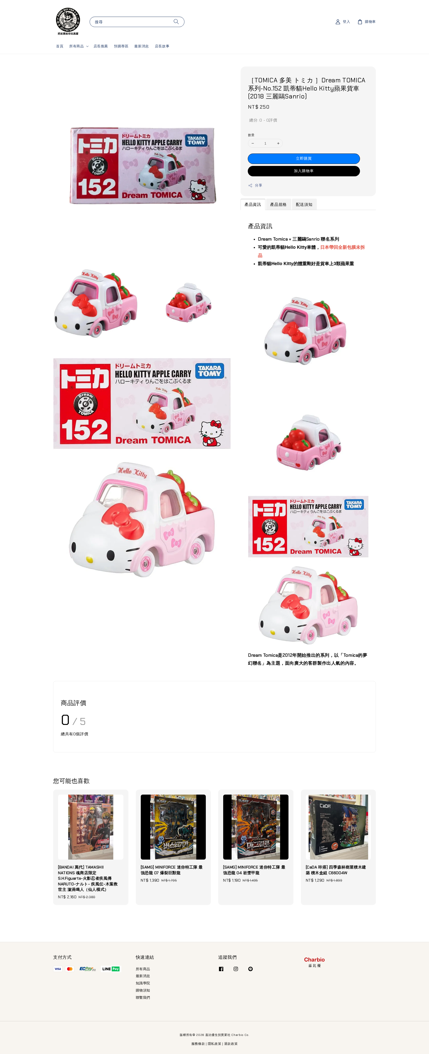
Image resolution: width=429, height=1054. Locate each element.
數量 (251, 135)
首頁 (59, 46)
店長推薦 (101, 46)
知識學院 (143, 983)
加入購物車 (304, 170)
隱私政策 (214, 1044)
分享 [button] (258, 185)
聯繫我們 (143, 997)
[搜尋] (176, 22)
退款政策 (231, 1044)
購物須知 (143, 990)
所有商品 (76, 46)
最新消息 (141, 46)
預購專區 (121, 46)
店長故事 (162, 46)
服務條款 (198, 1044)
